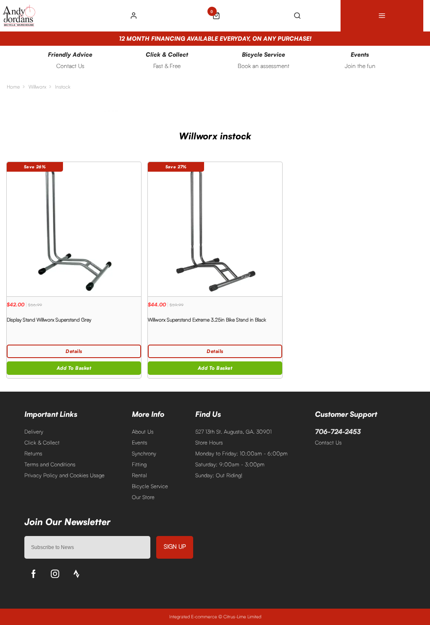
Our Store (143, 497)
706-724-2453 (338, 431)
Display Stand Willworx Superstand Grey (49, 319)
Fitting (139, 464)
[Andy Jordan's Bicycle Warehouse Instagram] (55, 574)
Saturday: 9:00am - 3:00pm (230, 464)
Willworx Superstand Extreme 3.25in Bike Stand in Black (207, 319)
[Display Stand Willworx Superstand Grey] (74, 229)
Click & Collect (42, 442)
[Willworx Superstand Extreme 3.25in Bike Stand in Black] (215, 229)
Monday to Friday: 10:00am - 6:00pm (241, 453)
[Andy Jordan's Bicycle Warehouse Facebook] (33, 574)
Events (139, 442)
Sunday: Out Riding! (218, 475)
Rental (139, 475)
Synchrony (144, 453)
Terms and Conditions (49, 464)
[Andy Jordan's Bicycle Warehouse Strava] (76, 574)
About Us (142, 431)
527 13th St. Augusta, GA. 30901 (233, 431)
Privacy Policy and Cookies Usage (64, 475)
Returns (33, 453)
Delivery (33, 431)
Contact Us (328, 442)
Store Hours (209, 442)
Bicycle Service (150, 486)
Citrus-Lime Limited (242, 617)
